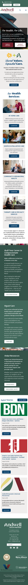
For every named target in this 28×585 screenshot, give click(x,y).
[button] (20, 10)
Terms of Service (7, 575)
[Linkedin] (17, 548)
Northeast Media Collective (19, 580)
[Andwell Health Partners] (7, 10)
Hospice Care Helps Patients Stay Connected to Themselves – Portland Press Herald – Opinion (13, 457)
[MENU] (25, 10)
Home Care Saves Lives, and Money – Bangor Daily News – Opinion (13, 420)
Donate (17, 5)
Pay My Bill (7, 5)
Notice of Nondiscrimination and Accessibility (16, 577)
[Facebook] (11, 548)
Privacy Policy (14, 575)
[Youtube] (14, 548)
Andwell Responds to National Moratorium (11, 495)
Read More (6, 433)
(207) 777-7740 (7, 2)
